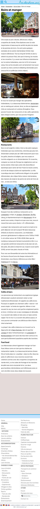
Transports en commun (28, 469)
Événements (5, 498)
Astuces (5, 431)
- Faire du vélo (6, 494)
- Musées (4, 471)
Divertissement (6, 501)
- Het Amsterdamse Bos (9, 455)
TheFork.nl (4, 262)
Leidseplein (5, 215)
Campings (4, 449)
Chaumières (5, 453)
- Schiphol (24, 476)
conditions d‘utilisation (15, 505)
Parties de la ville (26, 456)
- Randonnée (5, 496)
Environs (24, 458)
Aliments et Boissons (28, 423)
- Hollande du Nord (27, 461)
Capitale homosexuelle (28, 442)
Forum (23, 491)
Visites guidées (6, 489)
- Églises (4, 475)
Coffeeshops (25, 440)
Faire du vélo (25, 432)
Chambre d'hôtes (7, 451)
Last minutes (5, 462)
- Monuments (5, 473)
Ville (2, 426)
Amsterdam (34, 103)
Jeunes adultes (6, 438)
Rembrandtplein (6, 336)
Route (23, 471)
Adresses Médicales (27, 485)
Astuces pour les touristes (29, 483)
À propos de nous (26, 493)
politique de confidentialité (27, 505)
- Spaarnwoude (6, 458)
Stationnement (26, 480)
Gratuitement (5, 441)
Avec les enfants (6, 436)
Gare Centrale (17, 330)
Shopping (24, 425)
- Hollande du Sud (27, 463)
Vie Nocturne (25, 420)
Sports (3, 491)
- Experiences (5, 484)
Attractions (5, 480)
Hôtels (3, 460)
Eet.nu (15, 262)
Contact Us (24, 499)
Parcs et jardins (26, 454)
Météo (3, 428)
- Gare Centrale (26, 473)
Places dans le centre (28, 451)
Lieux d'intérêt (6, 468)
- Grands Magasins (27, 430)
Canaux (23, 438)
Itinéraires (4, 434)
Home (3, 420)
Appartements (6, 446)
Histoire (23, 447)
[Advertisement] (20, 394)
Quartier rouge (26, 444)
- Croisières (5, 482)
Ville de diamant (26, 449)
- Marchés (24, 427)
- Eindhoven (25, 478)
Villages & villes (6, 487)
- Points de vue (6, 477)
